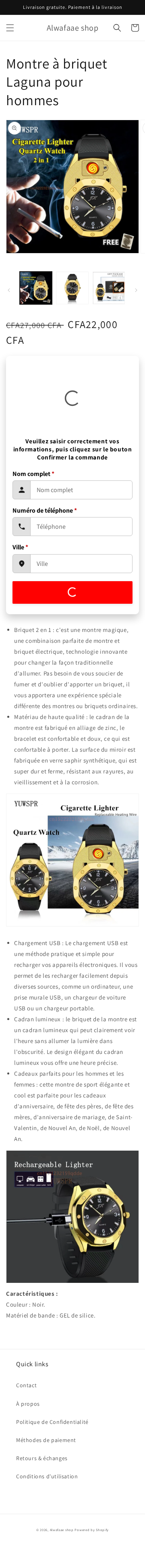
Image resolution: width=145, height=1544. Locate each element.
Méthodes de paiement (46, 1440)
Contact (26, 1385)
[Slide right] (136, 290)
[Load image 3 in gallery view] (109, 288)
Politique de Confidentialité (52, 1422)
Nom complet (33, 474)
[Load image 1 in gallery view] (36, 288)
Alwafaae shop (62, 1529)
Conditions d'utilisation (47, 1476)
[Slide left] (9, 290)
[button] (10, 28)
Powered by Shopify (92, 1529)
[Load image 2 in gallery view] (72, 288)
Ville (20, 547)
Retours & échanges (42, 1458)
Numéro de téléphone (44, 510)
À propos (28, 1403)
